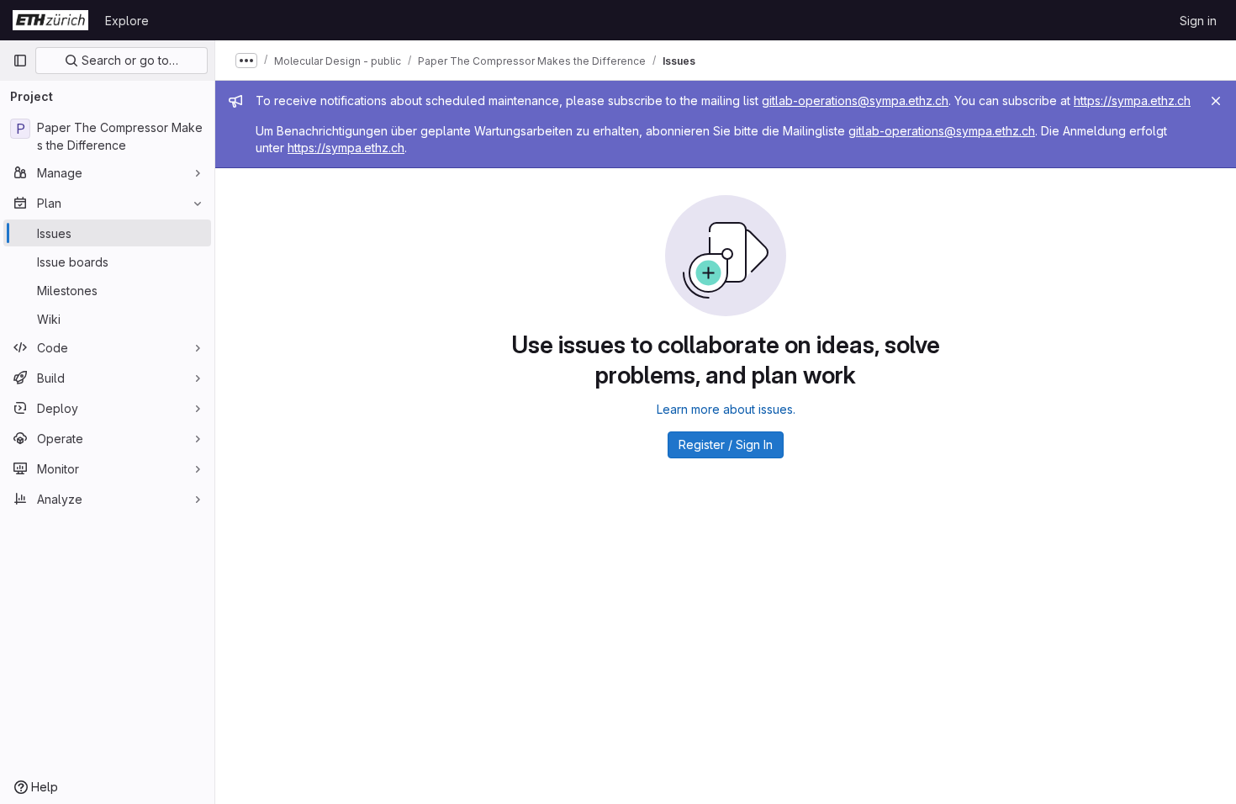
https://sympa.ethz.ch (1132, 100)
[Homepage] (50, 20)
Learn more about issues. (726, 409)
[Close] (1216, 101)
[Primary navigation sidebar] (20, 60)
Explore (127, 20)
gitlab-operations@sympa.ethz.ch (855, 100)
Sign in (1198, 20)
